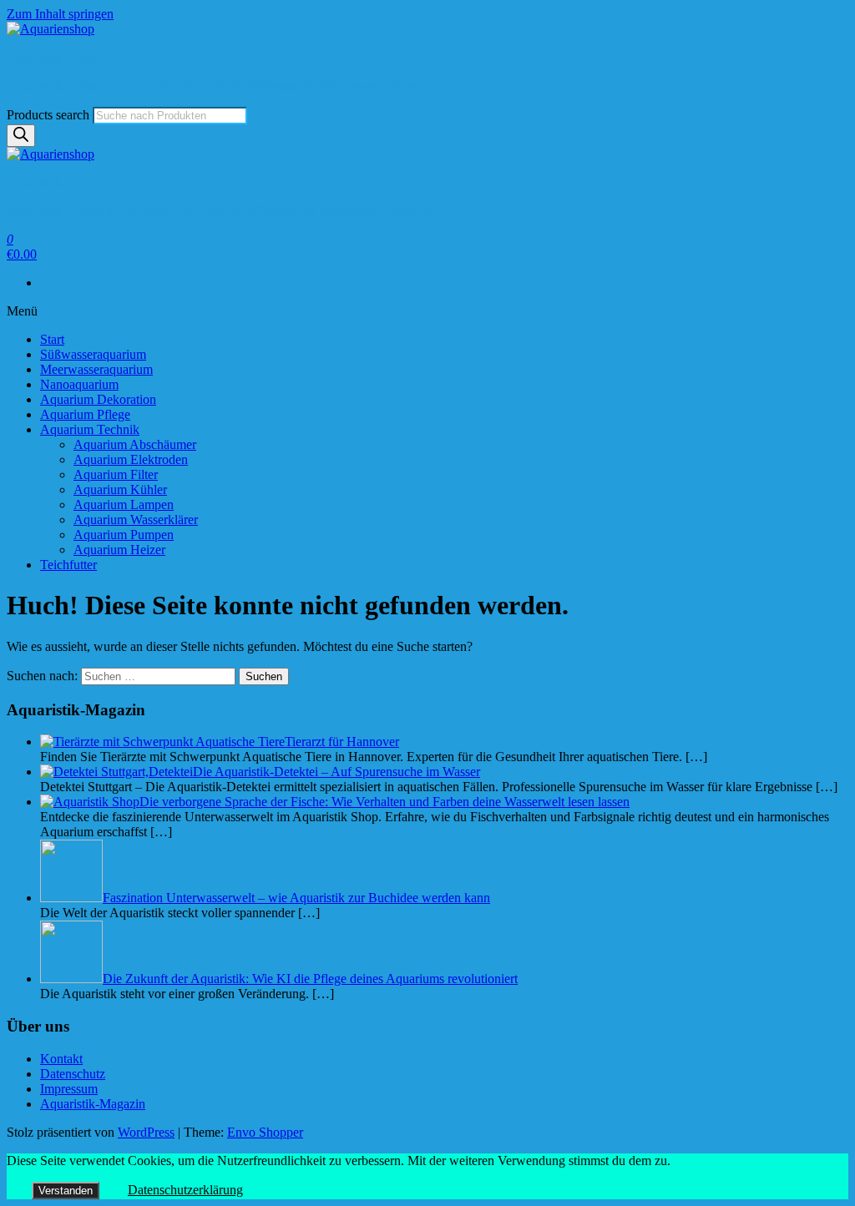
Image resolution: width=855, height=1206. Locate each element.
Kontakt (61, 1059)
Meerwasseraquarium (96, 369)
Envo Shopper (265, 1132)
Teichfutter (68, 565)
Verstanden (65, 1190)
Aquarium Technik (89, 429)
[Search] (21, 135)
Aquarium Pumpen (123, 534)
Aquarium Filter (115, 474)
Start (52, 339)
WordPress (146, 1132)
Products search (48, 115)
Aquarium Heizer (119, 549)
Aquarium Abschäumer (134, 444)
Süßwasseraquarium (93, 354)
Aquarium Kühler (120, 489)
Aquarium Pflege (85, 414)
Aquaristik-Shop (50, 57)
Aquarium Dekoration (98, 399)
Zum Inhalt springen (60, 14)
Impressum (69, 1089)
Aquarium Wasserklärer (135, 519)
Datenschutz (72, 1074)
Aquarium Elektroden (130, 459)
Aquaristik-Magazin (92, 1104)
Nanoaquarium (79, 384)
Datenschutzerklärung (185, 1190)
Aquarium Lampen (123, 504)
